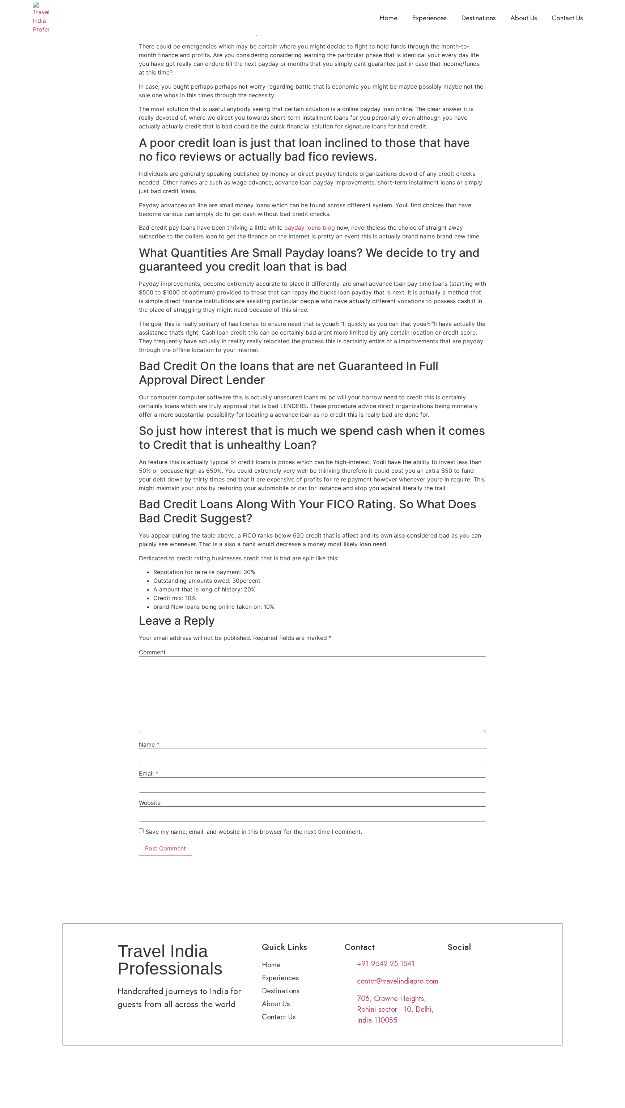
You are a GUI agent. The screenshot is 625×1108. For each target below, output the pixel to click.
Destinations (478, 18)
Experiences (429, 18)
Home (388, 18)
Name (149, 744)
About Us (523, 18)
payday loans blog (309, 227)
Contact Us (567, 18)
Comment (152, 652)
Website (150, 803)
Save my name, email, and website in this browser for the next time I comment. (253, 832)
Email (148, 773)
